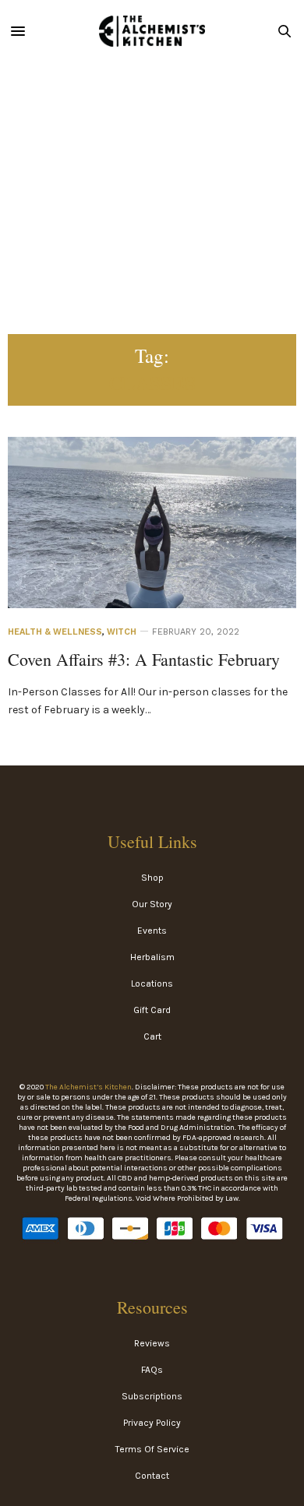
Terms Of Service (152, 1449)
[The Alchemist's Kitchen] (152, 31)
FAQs (152, 1369)
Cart (152, 1036)
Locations (152, 983)
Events (152, 930)
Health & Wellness (55, 632)
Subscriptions (152, 1396)
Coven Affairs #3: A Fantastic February (144, 659)
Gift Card (152, 1010)
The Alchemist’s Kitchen (88, 1087)
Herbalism (152, 957)
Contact (152, 1475)
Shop (152, 877)
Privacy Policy (152, 1422)
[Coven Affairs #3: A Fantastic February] (152, 546)
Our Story (152, 904)
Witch (121, 632)
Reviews (152, 1343)
